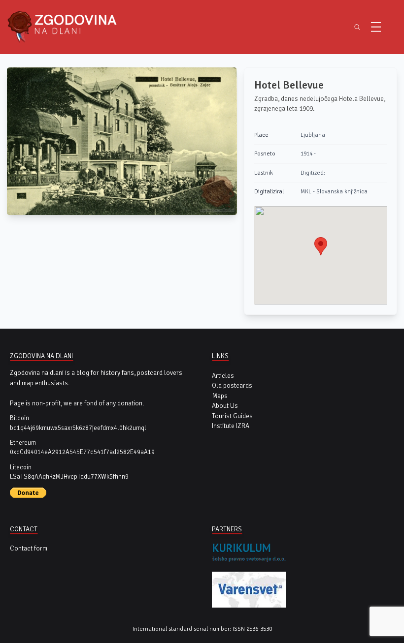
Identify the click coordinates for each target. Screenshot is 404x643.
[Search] (357, 26)
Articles (223, 375)
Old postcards (232, 385)
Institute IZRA (230, 426)
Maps (220, 396)
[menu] (376, 27)
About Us (225, 405)
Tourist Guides (232, 416)
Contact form (28, 548)
